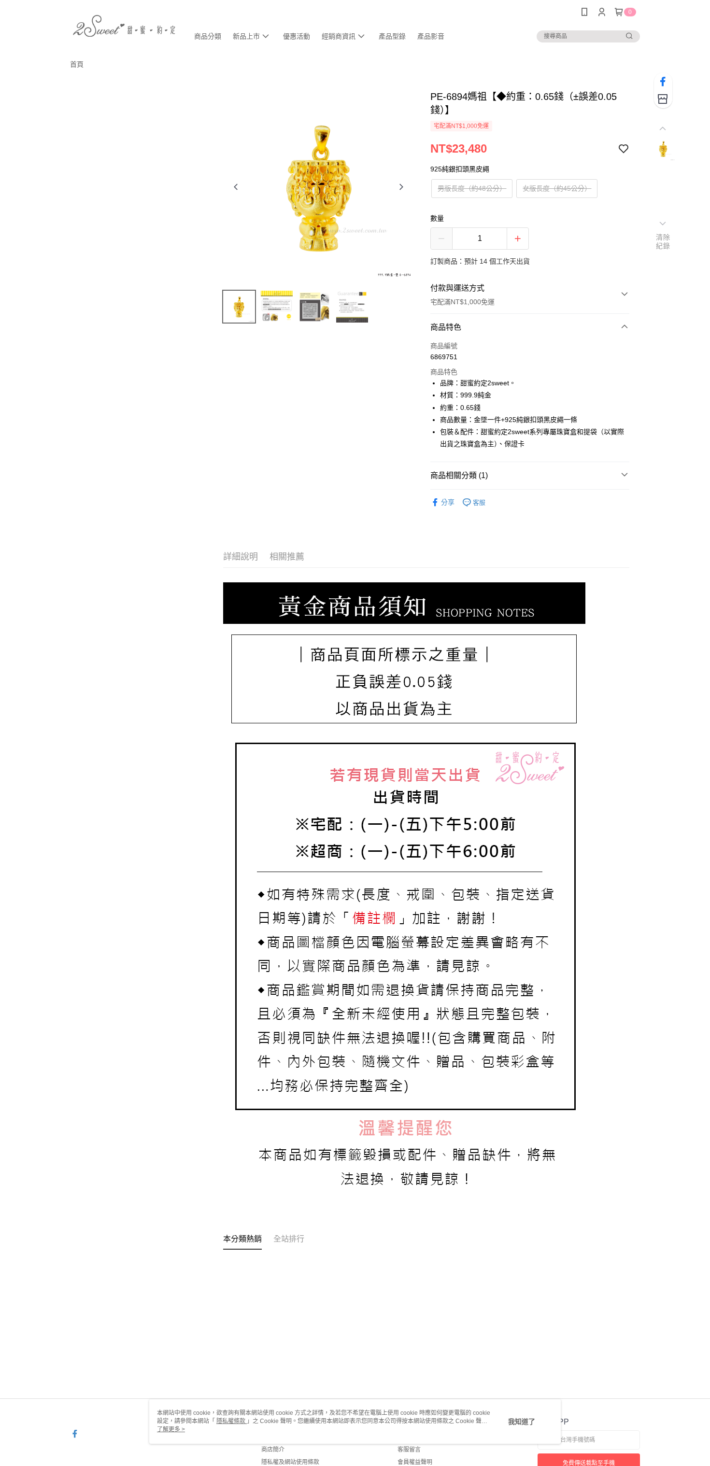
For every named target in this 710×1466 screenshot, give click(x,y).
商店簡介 (272, 1449)
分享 (447, 502)
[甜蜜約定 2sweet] (123, 25)
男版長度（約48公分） (472, 188)
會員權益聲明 (415, 1462)
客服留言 (409, 1449)
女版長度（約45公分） (557, 188)
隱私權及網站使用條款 (290, 1462)
